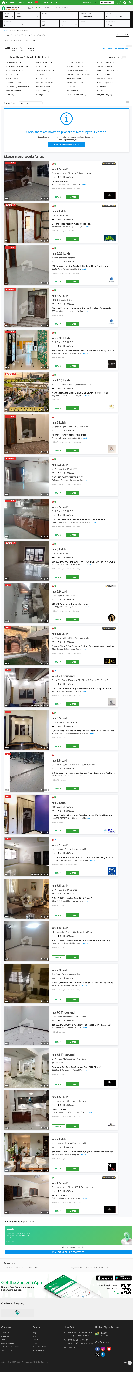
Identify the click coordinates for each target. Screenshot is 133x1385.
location (45, 13)
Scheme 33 (12, 74)
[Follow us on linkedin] (104, 1357)
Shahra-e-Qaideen (75, 78)
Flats (22, 49)
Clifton (41, 66)
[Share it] (44, 198)
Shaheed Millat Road (76, 94)
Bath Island (72, 90)
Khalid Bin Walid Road (107, 62)
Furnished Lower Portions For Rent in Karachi (22, 1268)
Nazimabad (103, 86)
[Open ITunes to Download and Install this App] (105, 1280)
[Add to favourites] (47, 198)
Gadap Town (42, 90)
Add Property (38, 1350)
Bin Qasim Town (75, 62)
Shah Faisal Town (75, 82)
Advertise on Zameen (10, 1347)
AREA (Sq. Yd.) (110, 13)
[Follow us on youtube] (109, 1351)
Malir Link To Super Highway (109, 70)
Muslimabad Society (106, 78)
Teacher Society (104, 66)
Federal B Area (13, 90)
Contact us (5, 1336)
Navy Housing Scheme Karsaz (18, 86)
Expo (35, 1343)
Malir (10, 94)
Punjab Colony (104, 94)
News (35, 1336)
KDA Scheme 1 (43, 78)
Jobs (3, 1340)
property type (86, 13)
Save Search (124, 35)
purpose (7, 13)
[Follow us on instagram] (104, 1351)
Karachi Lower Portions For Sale (115, 48)
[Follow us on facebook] (98, 1351)
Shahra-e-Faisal (43, 86)
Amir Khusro (103, 74)
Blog (34, 1333)
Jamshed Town (13, 82)
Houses (30, 49)
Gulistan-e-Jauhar (15, 70)
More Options (111, 22)
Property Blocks (28, 2)
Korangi (40, 94)
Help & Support (7, 1343)
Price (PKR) (7, 22)
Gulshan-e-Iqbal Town (17, 66)
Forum (35, 1340)
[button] (8, 16)
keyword (84, 22)
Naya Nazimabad (44, 82)
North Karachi (44, 62)
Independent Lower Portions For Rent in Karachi (89, 1268)
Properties (11, 2)
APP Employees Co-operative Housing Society (79, 74)
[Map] (41, 198)
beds (44, 22)
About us (5, 1333)
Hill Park (102, 90)
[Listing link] (61, 181)
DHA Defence (14, 62)
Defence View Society (77, 70)
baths (64, 22)
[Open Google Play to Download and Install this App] (123, 1280)
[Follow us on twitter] (98, 1357)
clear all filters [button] (29, 40)
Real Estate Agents (40, 1347)
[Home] (3, 2)
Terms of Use (6, 1350)
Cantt (40, 74)
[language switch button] (119, 2)
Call (74, 197)
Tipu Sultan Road (45, 70)
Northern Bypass (75, 66)
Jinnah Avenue (74, 86)
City (18, 13)
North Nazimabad (15, 78)
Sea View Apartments (107, 82)
